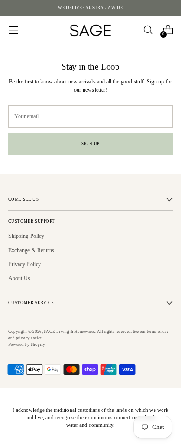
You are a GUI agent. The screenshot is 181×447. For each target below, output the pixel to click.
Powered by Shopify (26, 344)
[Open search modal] (147, 29)
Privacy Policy (24, 264)
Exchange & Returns (31, 250)
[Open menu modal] (13, 29)
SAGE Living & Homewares (69, 331)
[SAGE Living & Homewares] (90, 30)
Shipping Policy (26, 236)
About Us (19, 278)
